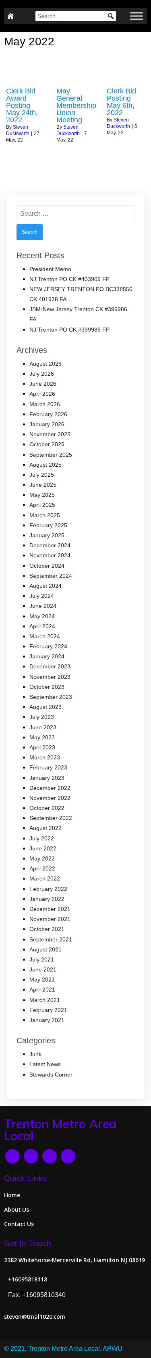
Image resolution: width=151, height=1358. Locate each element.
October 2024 (46, 566)
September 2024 (50, 576)
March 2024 (44, 636)
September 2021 (50, 939)
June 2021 (42, 969)
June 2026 (42, 383)
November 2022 (49, 798)
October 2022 (46, 808)
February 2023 (48, 767)
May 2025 (42, 495)
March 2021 (44, 1000)
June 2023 (42, 727)
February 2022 (48, 889)
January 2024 (46, 656)
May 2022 (42, 858)
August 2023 (45, 707)
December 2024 (49, 545)
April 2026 (42, 394)
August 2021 (45, 949)
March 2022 (44, 878)
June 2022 (42, 848)
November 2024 (49, 555)
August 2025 (45, 464)
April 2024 (42, 626)
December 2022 (49, 788)
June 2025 (42, 485)
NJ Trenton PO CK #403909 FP (69, 279)
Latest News (45, 1064)
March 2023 (44, 757)
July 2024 (41, 596)
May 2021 (42, 979)
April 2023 (42, 747)
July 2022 (41, 838)
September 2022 (50, 818)
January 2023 (46, 778)
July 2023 (41, 717)
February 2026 (48, 414)
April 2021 (42, 989)
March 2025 (44, 515)
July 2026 (41, 373)
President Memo (50, 269)
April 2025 (42, 505)
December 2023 (49, 666)
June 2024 (42, 606)
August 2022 (45, 828)
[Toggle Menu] (136, 16)
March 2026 (44, 404)
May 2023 (42, 737)
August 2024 (45, 586)
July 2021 (41, 959)
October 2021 (46, 929)
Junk (35, 1054)
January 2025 (46, 535)
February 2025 (48, 525)
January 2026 (46, 424)
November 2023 (49, 677)
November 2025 (49, 434)
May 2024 (42, 616)
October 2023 (46, 687)
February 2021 (48, 1010)
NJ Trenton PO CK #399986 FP (69, 329)
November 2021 (49, 919)
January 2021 (46, 1020)
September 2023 (50, 697)
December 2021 (49, 909)
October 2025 (46, 444)
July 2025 (41, 475)
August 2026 (45, 363)
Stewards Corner (50, 1074)
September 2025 (50, 454)
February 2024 (48, 646)
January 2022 (46, 899)
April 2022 (42, 868)
